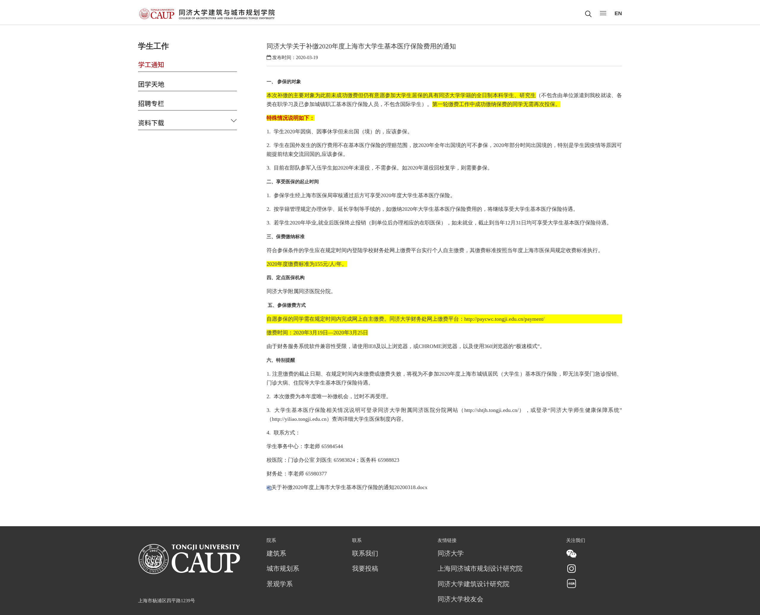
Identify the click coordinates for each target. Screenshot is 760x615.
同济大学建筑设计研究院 (473, 584)
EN (618, 13)
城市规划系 (283, 569)
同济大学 (451, 553)
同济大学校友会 (460, 599)
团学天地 (151, 83)
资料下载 (151, 122)
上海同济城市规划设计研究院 (480, 569)
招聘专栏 (151, 103)
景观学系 (280, 584)
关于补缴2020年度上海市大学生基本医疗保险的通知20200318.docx (349, 487)
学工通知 (151, 64)
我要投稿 (365, 569)
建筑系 (276, 553)
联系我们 (365, 553)
